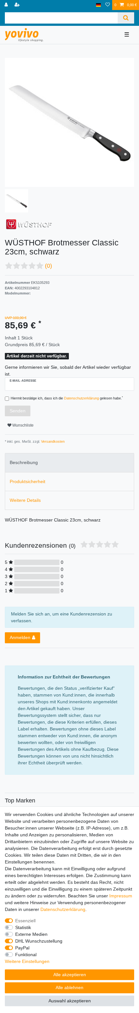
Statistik (23, 927)
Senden (18, 410)
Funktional (26, 954)
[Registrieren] (17, 5)
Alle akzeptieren (69, 974)
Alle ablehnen (69, 987)
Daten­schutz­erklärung (62, 909)
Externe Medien (31, 934)
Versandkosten (52, 441)
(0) (48, 266)
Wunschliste (22, 425)
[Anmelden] (6, 5)
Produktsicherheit (27, 481)
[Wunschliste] (107, 5)
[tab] (69, 462)
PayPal (22, 947)
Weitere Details (25, 500)
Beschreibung (24, 462)
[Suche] (126, 18)
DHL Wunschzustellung (38, 941)
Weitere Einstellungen (27, 961)
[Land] (98, 5)
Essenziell (25, 920)
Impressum (120, 895)
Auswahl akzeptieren (69, 1000)
